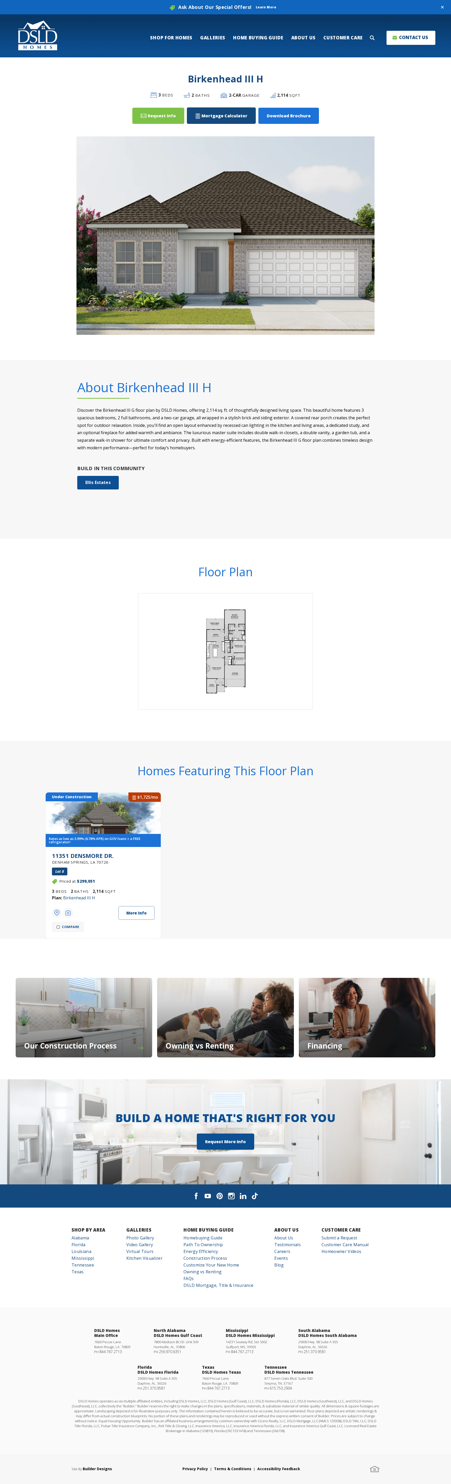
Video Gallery (139, 1244)
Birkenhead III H (79, 898)
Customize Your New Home (211, 1265)
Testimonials (287, 1244)
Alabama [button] (80, 1238)
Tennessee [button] (83, 1265)
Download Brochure (289, 116)
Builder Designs (97, 1468)
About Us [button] (303, 38)
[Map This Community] (57, 913)
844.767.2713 (110, 1351)
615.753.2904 (281, 1388)
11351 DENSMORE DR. (83, 858)
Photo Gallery (140, 1238)
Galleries (138, 1230)
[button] (442, 7)
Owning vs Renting (202, 1272)
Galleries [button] (212, 38)
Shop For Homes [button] (171, 38)
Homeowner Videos (341, 1251)
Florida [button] (78, 1244)
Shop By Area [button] (88, 1230)
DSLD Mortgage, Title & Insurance (218, 1285)
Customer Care (341, 1230)
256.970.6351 (170, 1351)
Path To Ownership (203, 1244)
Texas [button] (78, 1272)
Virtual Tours (139, 1251)
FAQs (188, 1278)
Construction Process (205, 1258)
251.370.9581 (315, 1351)
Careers (282, 1251)
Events (281, 1258)
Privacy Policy (195, 1468)
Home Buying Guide (208, 1230)
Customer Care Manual (345, 1244)
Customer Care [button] (343, 38)
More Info (136, 913)
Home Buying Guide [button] (258, 38)
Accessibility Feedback (278, 1468)
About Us (286, 1230)
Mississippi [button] (83, 1258)
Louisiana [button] (81, 1251)
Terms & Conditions (232, 1468)
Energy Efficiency (200, 1251)
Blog (279, 1265)
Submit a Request (339, 1238)
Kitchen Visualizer (144, 1258)
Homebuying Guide (202, 1238)
